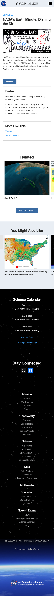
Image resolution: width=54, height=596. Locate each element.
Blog (27, 525)
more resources (27, 210)
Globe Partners (27, 500)
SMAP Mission (12, 135)
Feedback (10, 540)
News (27, 514)
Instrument (27, 427)
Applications (27, 449)
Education (27, 492)
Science (27, 441)
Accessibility (42, 540)
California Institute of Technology (31, 585)
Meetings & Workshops (27, 342)
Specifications (27, 423)
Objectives (27, 445)
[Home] (27, 3)
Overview (27, 420)
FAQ (19, 540)
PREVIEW (9, 81)
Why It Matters (27, 402)
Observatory (27, 416)
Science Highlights (27, 459)
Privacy (28, 540)
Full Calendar (27, 337)
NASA (4, 4)
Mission (27, 394)
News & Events (27, 510)
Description (27, 398)
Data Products (27, 471)
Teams (27, 409)
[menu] (50, 4)
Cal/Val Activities (27, 452)
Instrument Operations (27, 478)
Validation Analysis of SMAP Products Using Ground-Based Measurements (26, 273)
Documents (27, 474)
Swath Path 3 (11, 198)
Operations (27, 434)
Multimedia (8, 15)
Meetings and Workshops (27, 518)
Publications (27, 456)
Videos (8, 131)
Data (27, 467)
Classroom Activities (27, 496)
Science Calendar (27, 521)
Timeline (27, 405)
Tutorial (27, 503)
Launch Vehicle (27, 430)
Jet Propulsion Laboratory (31, 582)
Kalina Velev (33, 549)
